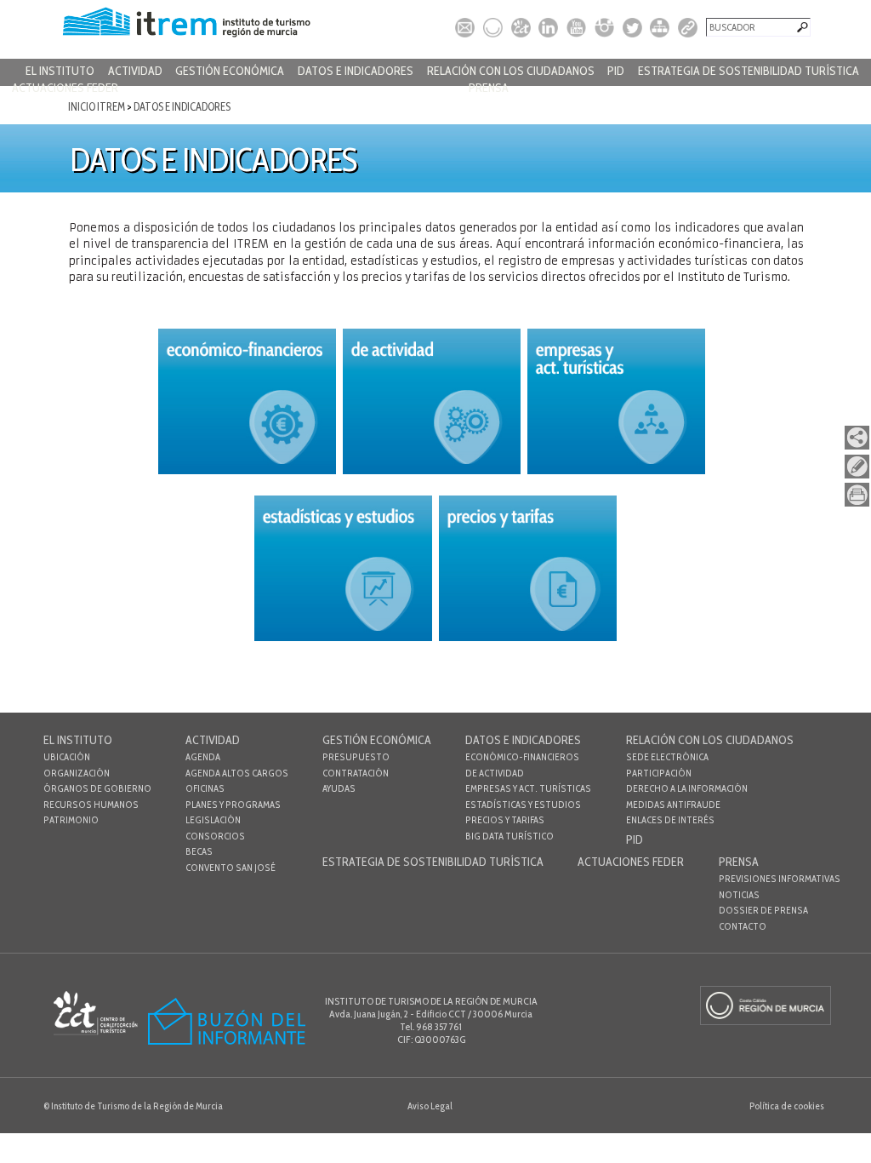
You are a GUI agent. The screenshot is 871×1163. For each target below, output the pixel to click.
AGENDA (202, 757)
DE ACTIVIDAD (494, 773)
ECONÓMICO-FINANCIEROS (522, 757)
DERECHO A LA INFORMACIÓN (687, 788)
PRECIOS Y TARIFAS (504, 820)
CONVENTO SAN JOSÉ (230, 868)
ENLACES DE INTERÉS (670, 820)
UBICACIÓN (66, 757)
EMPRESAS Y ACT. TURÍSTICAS (528, 788)
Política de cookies (786, 1106)
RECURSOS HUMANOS (91, 805)
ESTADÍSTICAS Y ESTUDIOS (523, 805)
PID (615, 70)
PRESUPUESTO (356, 757)
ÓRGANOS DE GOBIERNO (97, 788)
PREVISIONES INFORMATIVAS (779, 879)
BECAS (199, 851)
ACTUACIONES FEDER (65, 87)
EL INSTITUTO (60, 70)
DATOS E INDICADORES (355, 70)
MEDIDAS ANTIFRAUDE (673, 805)
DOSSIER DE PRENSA (763, 910)
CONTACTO (742, 926)
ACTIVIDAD (135, 70)
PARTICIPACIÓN (659, 773)
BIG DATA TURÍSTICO (509, 836)
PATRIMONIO (71, 820)
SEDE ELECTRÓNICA (667, 757)
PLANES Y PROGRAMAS (233, 805)
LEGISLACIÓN (213, 820)
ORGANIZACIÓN (76, 773)
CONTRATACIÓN (355, 773)
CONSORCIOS (215, 836)
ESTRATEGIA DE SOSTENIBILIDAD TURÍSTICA (748, 70)
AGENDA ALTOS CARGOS (236, 773)
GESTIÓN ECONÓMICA (229, 70)
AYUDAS (339, 788)
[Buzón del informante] (226, 1042)
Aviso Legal (430, 1106)
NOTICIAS (739, 895)
